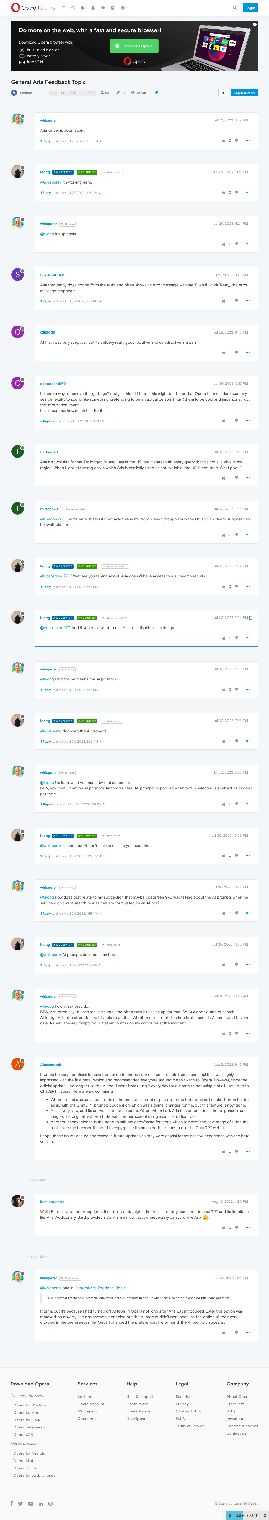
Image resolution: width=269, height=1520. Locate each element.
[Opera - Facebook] (11, 1503)
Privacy (182, 1404)
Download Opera (137, 46)
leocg (45, 172)
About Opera (238, 1396)
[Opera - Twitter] (20, 1504)
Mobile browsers (24, 1444)
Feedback (25, 93)
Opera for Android (29, 1453)
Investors (235, 1418)
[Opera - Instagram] (50, 1504)
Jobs (231, 1411)
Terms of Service (190, 1426)
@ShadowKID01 (75, 509)
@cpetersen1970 (117, 566)
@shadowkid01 (53, 519)
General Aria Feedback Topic (100, 1288)
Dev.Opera (136, 1418)
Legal (182, 1384)
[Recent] (74, 8)
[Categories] (64, 8)
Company (238, 1384)
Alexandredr (50, 1064)
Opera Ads (87, 1418)
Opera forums (139, 1411)
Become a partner (242, 1426)
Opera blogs (137, 1404)
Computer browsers (27, 1396)
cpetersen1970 (53, 384)
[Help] (123, 8)
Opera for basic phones (34, 1475)
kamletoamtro (52, 1202)
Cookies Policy (188, 1411)
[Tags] (83, 8)
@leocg (69, 224)
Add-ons (85, 1396)
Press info (235, 1404)
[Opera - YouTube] (30, 1504)
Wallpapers (87, 1411)
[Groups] (103, 8)
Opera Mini (23, 1461)
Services (87, 1384)
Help (132, 1384)
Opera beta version (30, 1427)
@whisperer (114, 172)
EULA (180, 1418)
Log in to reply (244, 93)
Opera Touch (24, 1468)
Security (183, 1396)
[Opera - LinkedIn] (41, 1504)
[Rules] (113, 8)
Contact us (236, 1433)
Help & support (140, 1396)
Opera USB (23, 1434)
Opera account (90, 1404)
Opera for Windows (30, 1405)
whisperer (48, 120)
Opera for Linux (27, 1420)
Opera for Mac (26, 1412)
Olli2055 (47, 332)
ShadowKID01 (52, 275)
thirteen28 (49, 452)
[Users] (93, 8)
